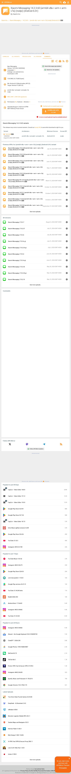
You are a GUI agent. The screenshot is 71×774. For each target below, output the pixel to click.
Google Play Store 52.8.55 (16, 571)
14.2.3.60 (25, 20)
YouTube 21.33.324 (14, 616)
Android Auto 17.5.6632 (15, 603)
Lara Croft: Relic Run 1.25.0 (16, 748)
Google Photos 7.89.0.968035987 (18, 647)
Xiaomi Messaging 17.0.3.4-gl (17, 260)
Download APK (53, 111)
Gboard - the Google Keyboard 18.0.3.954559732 (22, 634)
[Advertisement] (35, 39)
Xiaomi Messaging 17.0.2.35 (16, 267)
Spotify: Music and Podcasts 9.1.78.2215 (20, 679)
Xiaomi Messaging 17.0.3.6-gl (17, 241)
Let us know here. (39, 769)
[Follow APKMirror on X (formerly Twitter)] (10, 445)
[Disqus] (35, 365)
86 (16, 102)
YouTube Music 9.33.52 (15, 559)
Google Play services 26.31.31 (17, 584)
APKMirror (8, 2)
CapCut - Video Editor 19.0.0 (16, 502)
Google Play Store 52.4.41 (16, 509)
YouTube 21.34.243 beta (15, 590)
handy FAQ (38, 127)
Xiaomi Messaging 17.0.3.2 (16, 254)
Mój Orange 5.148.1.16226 (16, 735)
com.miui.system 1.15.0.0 (15, 578)
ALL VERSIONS (37, 56)
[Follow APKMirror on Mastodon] (27, 445)
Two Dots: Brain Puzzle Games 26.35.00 (20, 697)
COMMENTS (47, 56)
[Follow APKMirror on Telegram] (44, 445)
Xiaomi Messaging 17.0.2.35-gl (17, 248)
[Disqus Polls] (35, 317)
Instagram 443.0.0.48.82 (15, 609)
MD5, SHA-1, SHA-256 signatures (17, 97)
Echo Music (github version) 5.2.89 (18, 528)
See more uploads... (35, 211)
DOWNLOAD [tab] (6, 56)
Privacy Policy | (25, 771)
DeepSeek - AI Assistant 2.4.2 (17, 703)
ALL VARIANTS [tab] (16, 56)
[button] (52, 61)
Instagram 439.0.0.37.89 (15, 547)
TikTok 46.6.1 (12, 659)
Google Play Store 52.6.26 (16, 534)
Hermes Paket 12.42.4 (14, 729)
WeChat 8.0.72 (12, 653)
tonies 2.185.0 (12, 754)
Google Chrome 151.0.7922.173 (17, 685)
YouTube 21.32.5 (13, 540)
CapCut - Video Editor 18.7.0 (16, 521)
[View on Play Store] (60, 61)
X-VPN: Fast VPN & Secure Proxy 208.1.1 (20, 741)
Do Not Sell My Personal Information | (40, 771)
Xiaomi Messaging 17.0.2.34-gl (17, 273)
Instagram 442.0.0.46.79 (15, 565)
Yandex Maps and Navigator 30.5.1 (18, 722)
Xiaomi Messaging (15, 20)
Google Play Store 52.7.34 (16, 515)
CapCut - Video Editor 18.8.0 (16, 490)
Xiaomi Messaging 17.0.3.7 (16, 222)
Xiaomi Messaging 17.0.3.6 (16, 235)
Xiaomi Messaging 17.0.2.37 (16, 228)
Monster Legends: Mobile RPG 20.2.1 (19, 716)
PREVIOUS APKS (26, 56)
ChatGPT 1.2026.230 (14, 640)
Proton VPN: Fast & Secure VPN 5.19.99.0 (20, 666)
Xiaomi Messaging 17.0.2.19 (16, 279)
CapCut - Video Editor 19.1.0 (16, 496)
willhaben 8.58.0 (12, 709)
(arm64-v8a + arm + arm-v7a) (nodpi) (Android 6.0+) (45, 20)
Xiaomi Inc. (17, 14)
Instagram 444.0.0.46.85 (15, 672)
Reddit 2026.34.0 (13, 597)
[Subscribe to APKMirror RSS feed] (61, 445)
